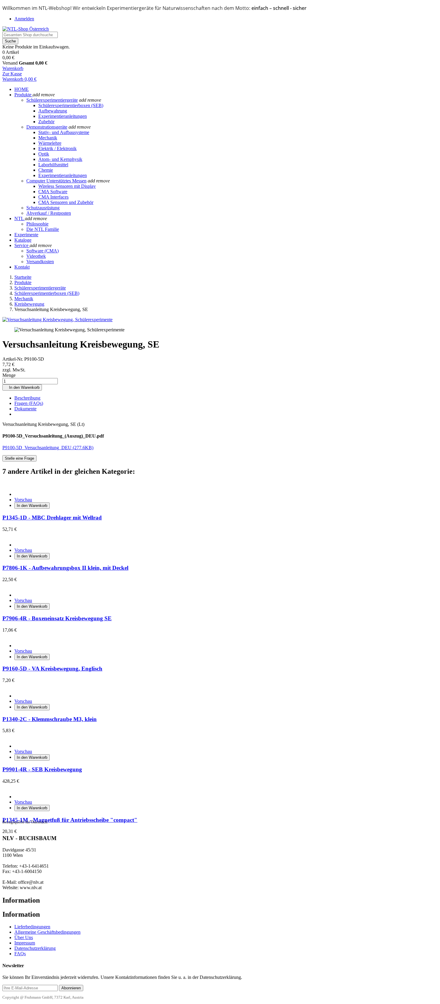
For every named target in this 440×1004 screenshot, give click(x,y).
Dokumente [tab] (25, 408)
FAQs (20, 953)
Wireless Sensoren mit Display (67, 186)
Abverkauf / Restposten (48, 213)
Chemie (45, 170)
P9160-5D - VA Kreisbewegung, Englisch (52, 668)
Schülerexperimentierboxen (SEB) (70, 105)
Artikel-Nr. (13, 359)
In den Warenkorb (22, 387)
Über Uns (23, 937)
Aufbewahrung (52, 110)
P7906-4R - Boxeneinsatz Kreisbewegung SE (57, 618)
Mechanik (47, 137)
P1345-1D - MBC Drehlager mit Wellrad (52, 517)
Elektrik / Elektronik (57, 148)
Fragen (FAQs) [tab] (28, 403)
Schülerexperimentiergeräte (52, 100)
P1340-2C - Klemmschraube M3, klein (49, 719)
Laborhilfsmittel (53, 164)
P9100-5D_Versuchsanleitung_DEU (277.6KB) (47, 447)
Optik (43, 153)
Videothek (36, 256)
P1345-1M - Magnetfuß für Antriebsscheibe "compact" (69, 820)
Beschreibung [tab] (27, 397)
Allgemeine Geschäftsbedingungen (47, 932)
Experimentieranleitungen (62, 116)
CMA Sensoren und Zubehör (65, 202)
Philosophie (37, 223)
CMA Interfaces (53, 196)
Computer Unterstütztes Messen (56, 180)
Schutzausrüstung (43, 207)
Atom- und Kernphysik (60, 159)
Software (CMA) (42, 250)
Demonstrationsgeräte (46, 127)
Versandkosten (40, 261)
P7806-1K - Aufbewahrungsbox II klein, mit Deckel (65, 568)
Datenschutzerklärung (35, 948)
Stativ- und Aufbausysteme (63, 132)
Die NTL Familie (42, 229)
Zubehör (46, 121)
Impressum (24, 942)
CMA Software (52, 191)
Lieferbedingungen (32, 926)
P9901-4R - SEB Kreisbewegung (42, 769)
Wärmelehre (49, 143)
